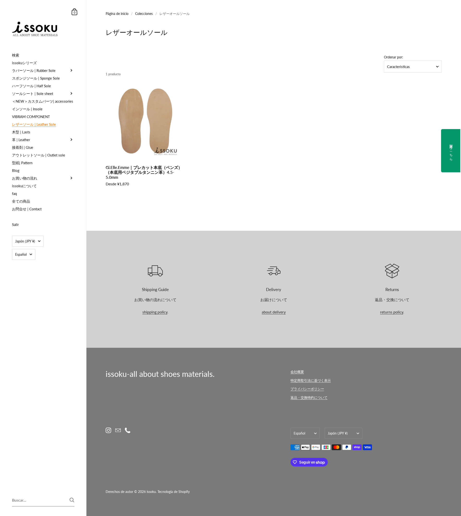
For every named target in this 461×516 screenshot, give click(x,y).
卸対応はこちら (451, 151)
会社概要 (297, 372)
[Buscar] (71, 500)
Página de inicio (117, 14)
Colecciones (144, 14)
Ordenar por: (393, 57)
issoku (151, 492)
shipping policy (154, 312)
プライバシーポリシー (307, 389)
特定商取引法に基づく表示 (311, 380)
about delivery (274, 312)
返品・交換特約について (309, 397)
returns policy (391, 312)
